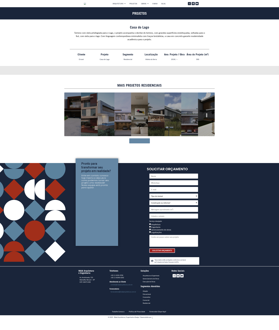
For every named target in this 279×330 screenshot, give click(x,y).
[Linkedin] (193, 3)
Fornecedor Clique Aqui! (157, 311)
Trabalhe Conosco (118, 311)
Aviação (145, 291)
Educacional (147, 294)
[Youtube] (197, 3)
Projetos (133, 4)
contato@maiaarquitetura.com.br (122, 285)
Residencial (146, 303)
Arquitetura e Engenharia (151, 275)
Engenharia (155, 227)
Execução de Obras (149, 281)
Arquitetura (118, 4)
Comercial (146, 300)
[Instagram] (189, 3)
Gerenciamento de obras (161, 229)
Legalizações (156, 232)
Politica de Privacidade (137, 311)
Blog (163, 4)
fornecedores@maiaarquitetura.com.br (123, 292)
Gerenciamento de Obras (151, 279)
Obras (143, 4)
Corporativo (146, 297)
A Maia (154, 4)
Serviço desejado (155, 221)
